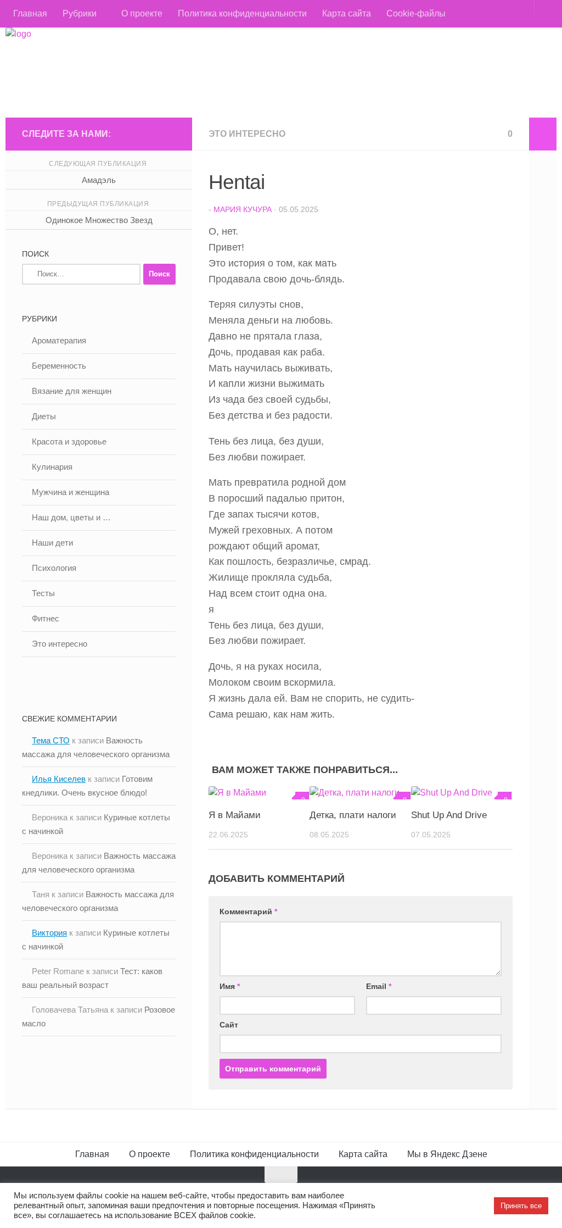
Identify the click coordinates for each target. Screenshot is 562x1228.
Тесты (43, 593)
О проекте (141, 13)
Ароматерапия (59, 340)
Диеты (44, 416)
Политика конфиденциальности (242, 13)
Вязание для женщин (71, 391)
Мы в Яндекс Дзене (447, 1154)
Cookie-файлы (416, 13)
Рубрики (80, 13)
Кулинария (52, 466)
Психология (54, 568)
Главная (30, 13)
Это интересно (247, 133)
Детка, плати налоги (353, 815)
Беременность (59, 365)
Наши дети (52, 542)
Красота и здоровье (69, 441)
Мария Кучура (242, 209)
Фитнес (45, 618)
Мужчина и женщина (70, 492)
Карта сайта (346, 13)
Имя (230, 986)
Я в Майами (235, 815)
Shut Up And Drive (449, 815)
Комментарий (248, 911)
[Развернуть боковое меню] (543, 134)
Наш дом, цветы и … (71, 517)
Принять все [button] (521, 1206)
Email (378, 986)
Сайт (229, 1024)
